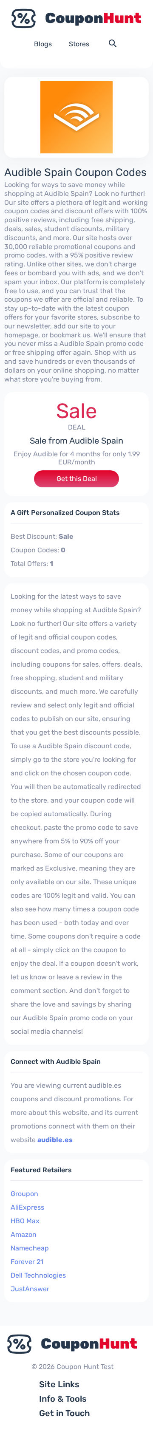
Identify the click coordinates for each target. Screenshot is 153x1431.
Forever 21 (27, 1262)
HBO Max (25, 1221)
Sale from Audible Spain (76, 441)
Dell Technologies (38, 1275)
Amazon (24, 1234)
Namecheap (30, 1248)
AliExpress (27, 1207)
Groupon (24, 1194)
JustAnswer (30, 1289)
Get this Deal (77, 479)
